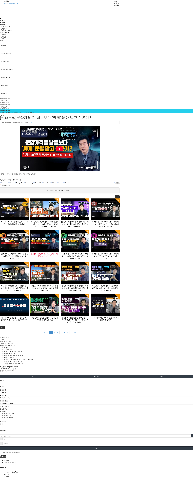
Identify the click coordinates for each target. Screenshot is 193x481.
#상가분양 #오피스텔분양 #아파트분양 (10, 180)
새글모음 (7, 476)
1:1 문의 (6, 474)
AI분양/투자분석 (6, 53)
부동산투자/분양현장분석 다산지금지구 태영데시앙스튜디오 (44, 319)
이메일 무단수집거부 (6, 344)
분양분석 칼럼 (4, 102)
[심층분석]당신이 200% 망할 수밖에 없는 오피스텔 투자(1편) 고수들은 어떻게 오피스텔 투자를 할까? (105, 224)
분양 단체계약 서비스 (7, 69)
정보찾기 (117, 5)
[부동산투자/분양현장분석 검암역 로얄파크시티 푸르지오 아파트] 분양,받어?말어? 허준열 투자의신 (14, 288)
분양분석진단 (5, 61)
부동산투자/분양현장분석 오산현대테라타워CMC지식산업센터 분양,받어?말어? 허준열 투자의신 (75, 320)
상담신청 (3, 20)
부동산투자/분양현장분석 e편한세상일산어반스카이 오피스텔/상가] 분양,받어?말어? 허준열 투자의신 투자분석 (44, 224)
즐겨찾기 (7, 1)
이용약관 (3, 340)
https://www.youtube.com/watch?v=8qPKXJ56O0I (17, 122)
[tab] (96, 390)
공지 (1, 40)
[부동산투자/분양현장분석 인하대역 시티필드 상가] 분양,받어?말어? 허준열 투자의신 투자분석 (75, 224)
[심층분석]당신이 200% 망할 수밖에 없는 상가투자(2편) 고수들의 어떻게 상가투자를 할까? (14, 256)
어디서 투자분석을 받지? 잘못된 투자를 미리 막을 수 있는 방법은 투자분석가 (14, 320)
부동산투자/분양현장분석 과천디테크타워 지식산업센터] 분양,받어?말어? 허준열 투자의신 (75, 288)
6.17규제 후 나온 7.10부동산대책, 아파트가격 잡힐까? (105, 319)
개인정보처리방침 (5, 342)
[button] (117, 196)
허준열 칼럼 (3, 100)
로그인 (116, 1)
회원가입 (117, 3)
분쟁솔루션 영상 (5, 98)
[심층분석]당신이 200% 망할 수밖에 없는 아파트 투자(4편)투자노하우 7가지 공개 (105, 256)
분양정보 (3, 38)
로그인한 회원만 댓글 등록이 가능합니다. (60, 190)
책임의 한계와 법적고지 (7, 346)
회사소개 (4, 45)
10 (75, 332)
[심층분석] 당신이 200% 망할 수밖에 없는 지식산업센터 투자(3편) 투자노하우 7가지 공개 (75, 256)
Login (96, 448)
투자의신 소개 (4, 338)
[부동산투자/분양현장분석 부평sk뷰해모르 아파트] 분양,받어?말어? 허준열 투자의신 (44, 288)
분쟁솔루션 (4, 85)
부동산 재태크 (5, 77)
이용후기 (3, 22)
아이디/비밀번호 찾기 (10, 462)
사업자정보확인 (9, 358)
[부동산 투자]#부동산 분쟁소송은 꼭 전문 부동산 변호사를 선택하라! (14, 223)
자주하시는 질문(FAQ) (11, 472)
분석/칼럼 (4, 93)
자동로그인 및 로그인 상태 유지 (10, 452)
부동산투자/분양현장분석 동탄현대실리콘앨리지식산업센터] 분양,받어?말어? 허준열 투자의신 (105, 288)
